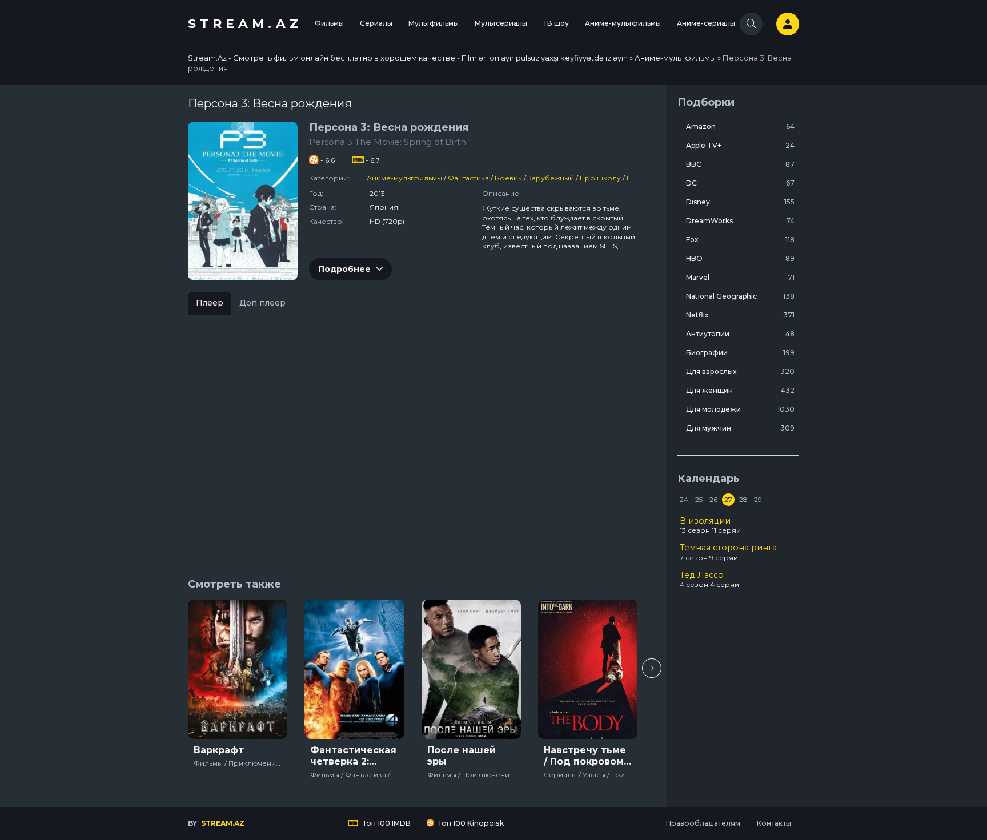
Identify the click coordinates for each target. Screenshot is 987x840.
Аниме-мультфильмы (623, 23)
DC (740, 183)
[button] (651, 668)
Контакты (773, 823)
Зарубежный (551, 178)
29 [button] (758, 499)
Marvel (740, 277)
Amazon (740, 126)
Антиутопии (740, 333)
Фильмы (329, 23)
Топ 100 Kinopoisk (470, 823)
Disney (740, 202)
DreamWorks (740, 220)
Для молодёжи (740, 409)
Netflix (740, 315)
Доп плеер (262, 303)
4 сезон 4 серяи (709, 579)
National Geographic (740, 296)
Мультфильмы (433, 23)
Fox (740, 239)
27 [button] (728, 499)
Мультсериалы (501, 23)
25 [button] (699, 499)
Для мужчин (740, 428)
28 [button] (743, 499)
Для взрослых (740, 371)
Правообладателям (702, 823)
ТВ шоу (556, 23)
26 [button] (713, 499)
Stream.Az (245, 23)
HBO (740, 258)
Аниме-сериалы (706, 23)
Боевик (508, 178)
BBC (740, 164)
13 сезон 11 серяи (710, 525)
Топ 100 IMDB (386, 823)
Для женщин (740, 390)
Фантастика (468, 178)
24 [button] (684, 499)
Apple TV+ (740, 145)
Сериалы (376, 23)
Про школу (600, 178)
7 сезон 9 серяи (728, 552)
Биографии (740, 352)
